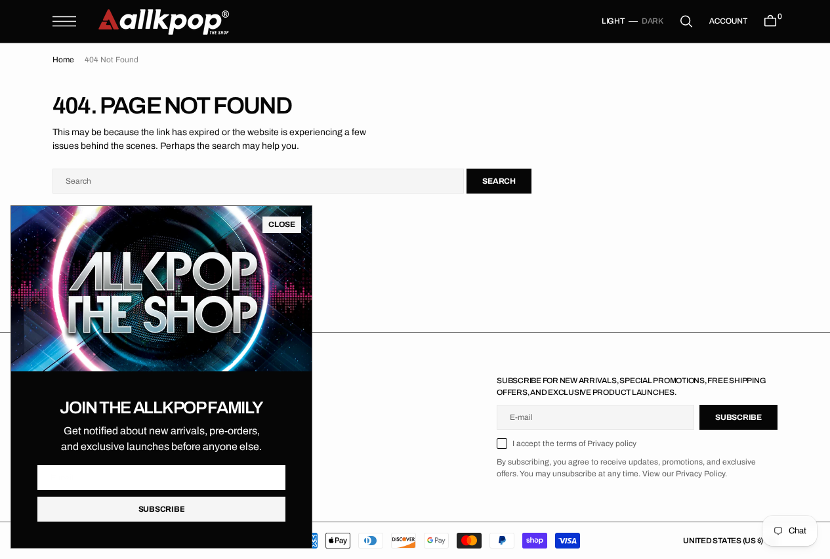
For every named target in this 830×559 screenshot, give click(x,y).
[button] (64, 21)
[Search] (686, 21)
